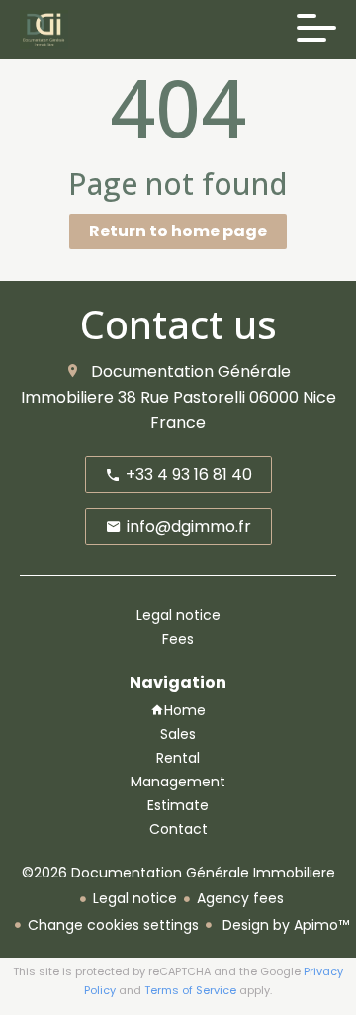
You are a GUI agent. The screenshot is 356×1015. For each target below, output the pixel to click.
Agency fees (240, 898)
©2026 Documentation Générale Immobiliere (178, 872)
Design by (284, 925)
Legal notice (135, 898)
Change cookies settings (113, 925)
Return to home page (178, 231)
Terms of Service (190, 990)
